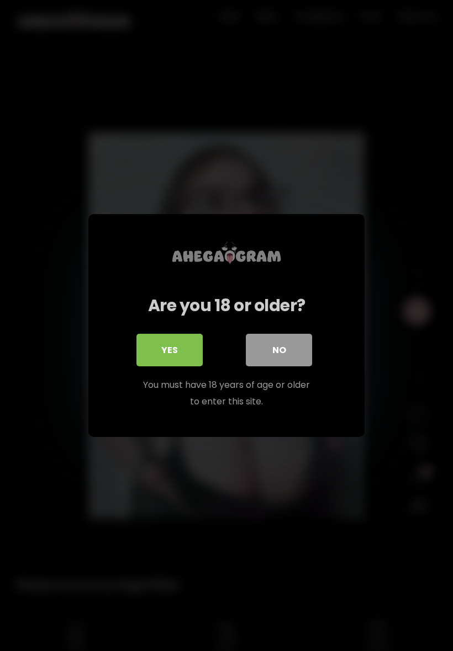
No (279, 350)
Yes (169, 350)
